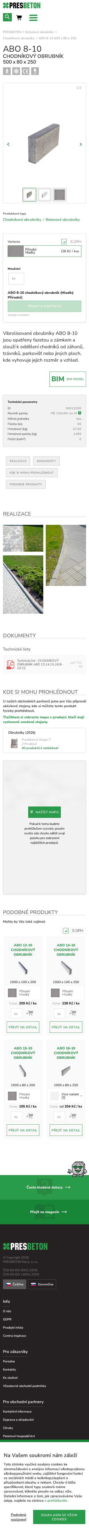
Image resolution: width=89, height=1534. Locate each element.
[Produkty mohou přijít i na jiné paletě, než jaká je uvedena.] (79, 413)
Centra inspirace (14, 1336)
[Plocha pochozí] (7, 71)
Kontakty (9, 1369)
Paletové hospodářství (19, 1436)
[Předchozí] (9, 144)
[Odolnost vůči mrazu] (16, 71)
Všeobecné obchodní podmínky (24, 1386)
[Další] (80, 144)
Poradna (9, 1361)
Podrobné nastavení (18, 1517)
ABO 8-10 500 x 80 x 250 (57, 38)
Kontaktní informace (17, 1411)
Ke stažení (10, 1378)
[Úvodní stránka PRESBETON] (44, 5)
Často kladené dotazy (44, 1187)
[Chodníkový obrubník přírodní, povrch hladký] (23, 538)
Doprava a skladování (18, 1420)
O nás (7, 1311)
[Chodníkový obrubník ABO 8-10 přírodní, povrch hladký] (66, 555)
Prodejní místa (13, 1327)
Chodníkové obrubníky (19, 38)
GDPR (7, 1319)
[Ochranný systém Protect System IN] (35, 71)
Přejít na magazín (44, 1212)
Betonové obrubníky (39, 32)
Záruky (8, 1428)
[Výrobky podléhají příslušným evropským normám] (25, 71)
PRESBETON (12, 32)
